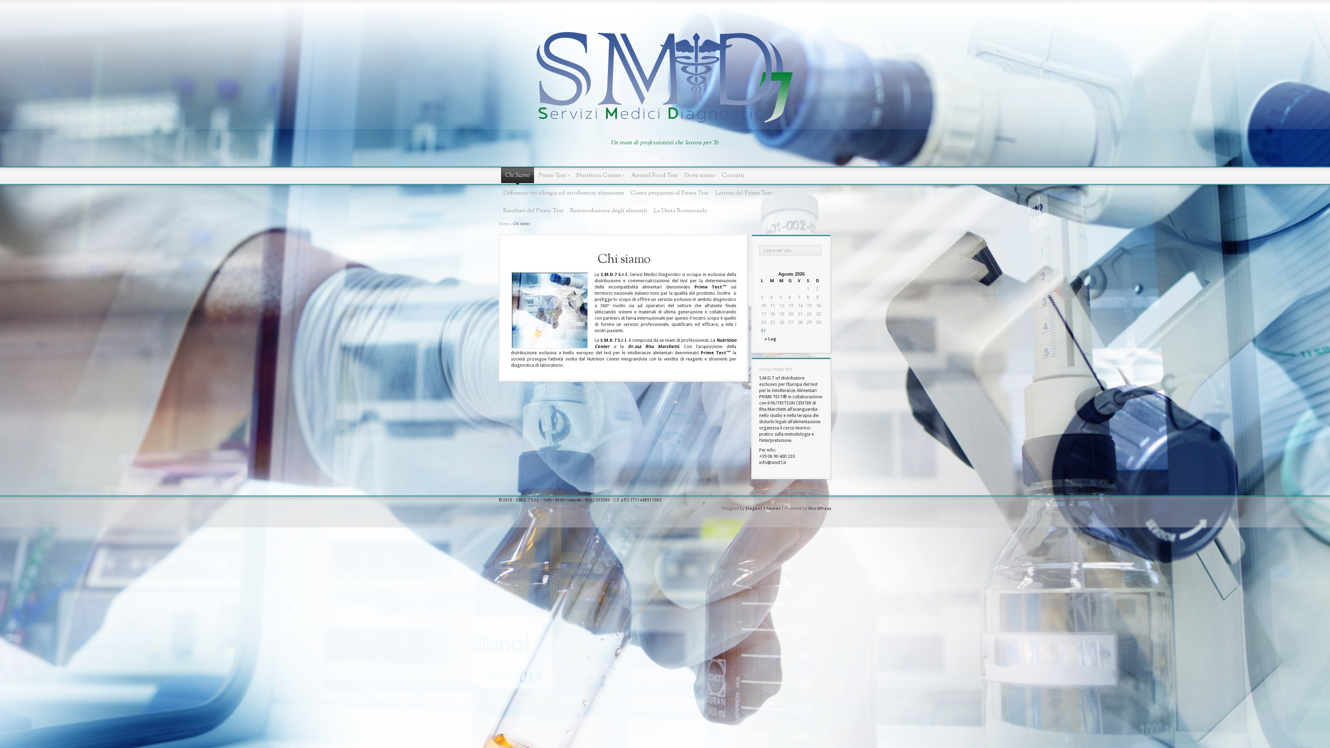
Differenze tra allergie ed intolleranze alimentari (563, 193)
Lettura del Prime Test (743, 193)
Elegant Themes (763, 508)
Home (504, 223)
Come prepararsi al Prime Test (670, 193)
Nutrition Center (600, 175)
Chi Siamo (517, 175)
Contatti (733, 175)
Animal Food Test (654, 175)
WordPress (819, 508)
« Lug (770, 339)
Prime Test (554, 175)
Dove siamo (699, 175)
